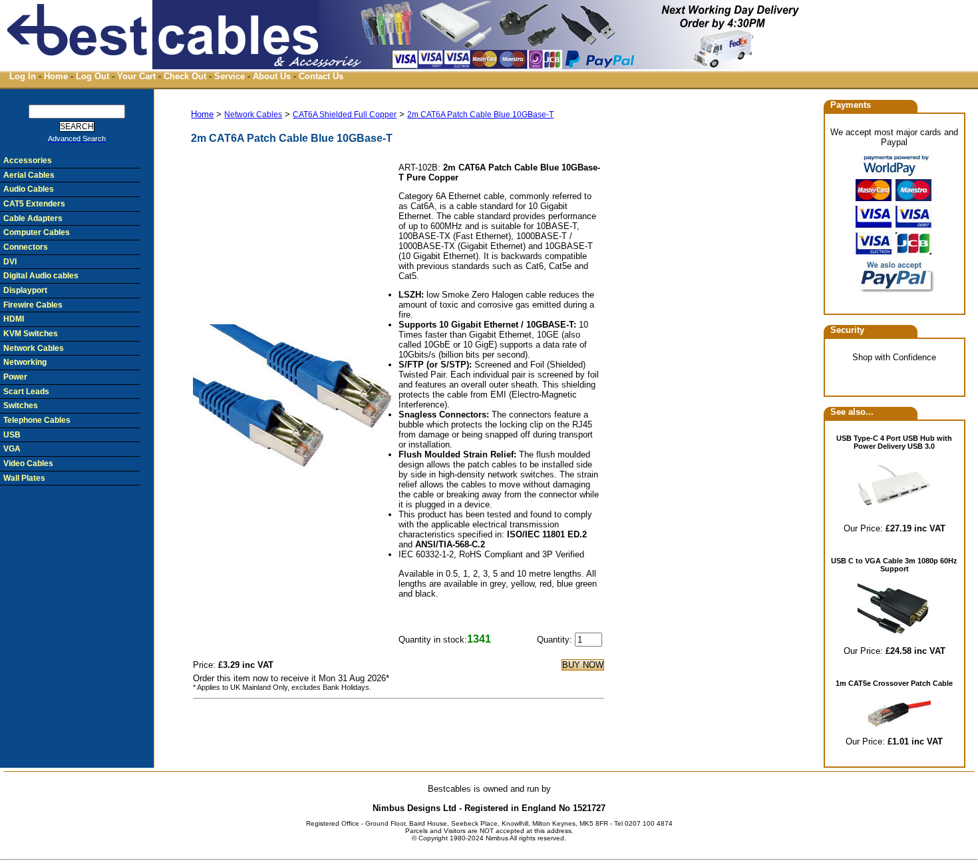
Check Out (185, 76)
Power (15, 377)
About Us (272, 76)
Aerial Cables (29, 175)
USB (12, 434)
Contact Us (321, 76)
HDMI (13, 319)
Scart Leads (26, 391)
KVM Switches (30, 333)
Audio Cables (28, 189)
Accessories (27, 160)
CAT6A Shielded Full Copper (345, 114)
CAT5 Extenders (34, 203)
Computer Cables (36, 232)
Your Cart (136, 76)
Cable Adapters (33, 218)
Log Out (92, 76)
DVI (10, 261)
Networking (25, 362)
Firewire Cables (33, 305)
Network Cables (253, 114)
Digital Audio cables (41, 275)
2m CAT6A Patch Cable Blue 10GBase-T (480, 114)
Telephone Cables (37, 420)
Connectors (25, 247)
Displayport (25, 290)
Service (229, 76)
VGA (12, 448)
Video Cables (28, 463)
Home (56, 76)
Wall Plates (24, 478)
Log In (22, 76)
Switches (20, 405)
